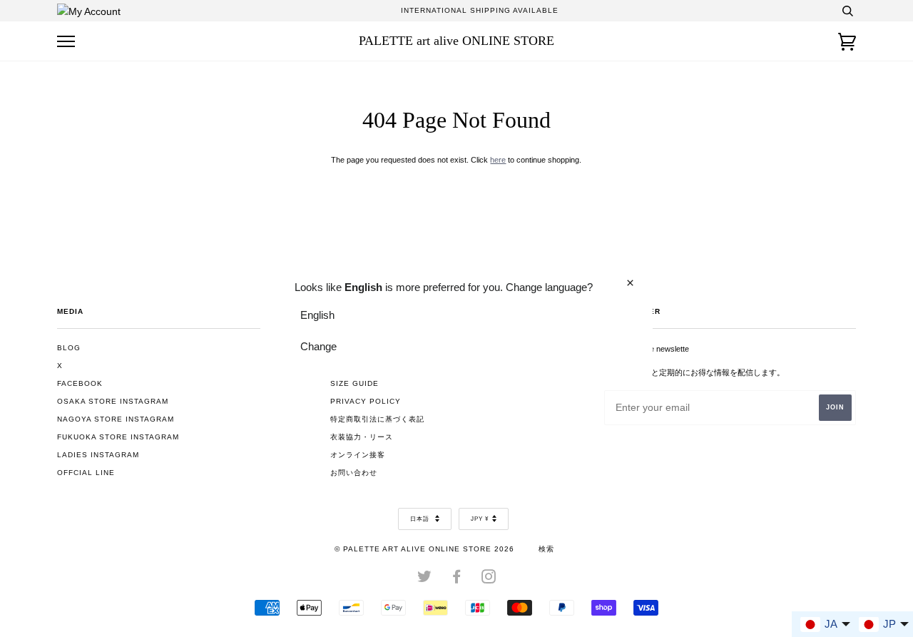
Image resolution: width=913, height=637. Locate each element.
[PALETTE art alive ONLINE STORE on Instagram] (488, 580)
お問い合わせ (353, 473)
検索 (546, 549)
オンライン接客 (357, 455)
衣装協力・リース (361, 437)
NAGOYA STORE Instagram (115, 419)
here (498, 160)
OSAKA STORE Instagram (112, 401)
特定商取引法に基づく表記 (377, 419)
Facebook (80, 383)
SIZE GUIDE (354, 383)
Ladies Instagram (98, 455)
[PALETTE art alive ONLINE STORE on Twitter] (424, 580)
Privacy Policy (365, 401)
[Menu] (66, 42)
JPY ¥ (480, 519)
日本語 (421, 519)
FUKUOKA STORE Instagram (118, 437)
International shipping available (479, 10)
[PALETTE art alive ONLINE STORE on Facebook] (456, 580)
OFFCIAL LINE (86, 473)
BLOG (69, 348)
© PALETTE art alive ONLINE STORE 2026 (424, 549)
